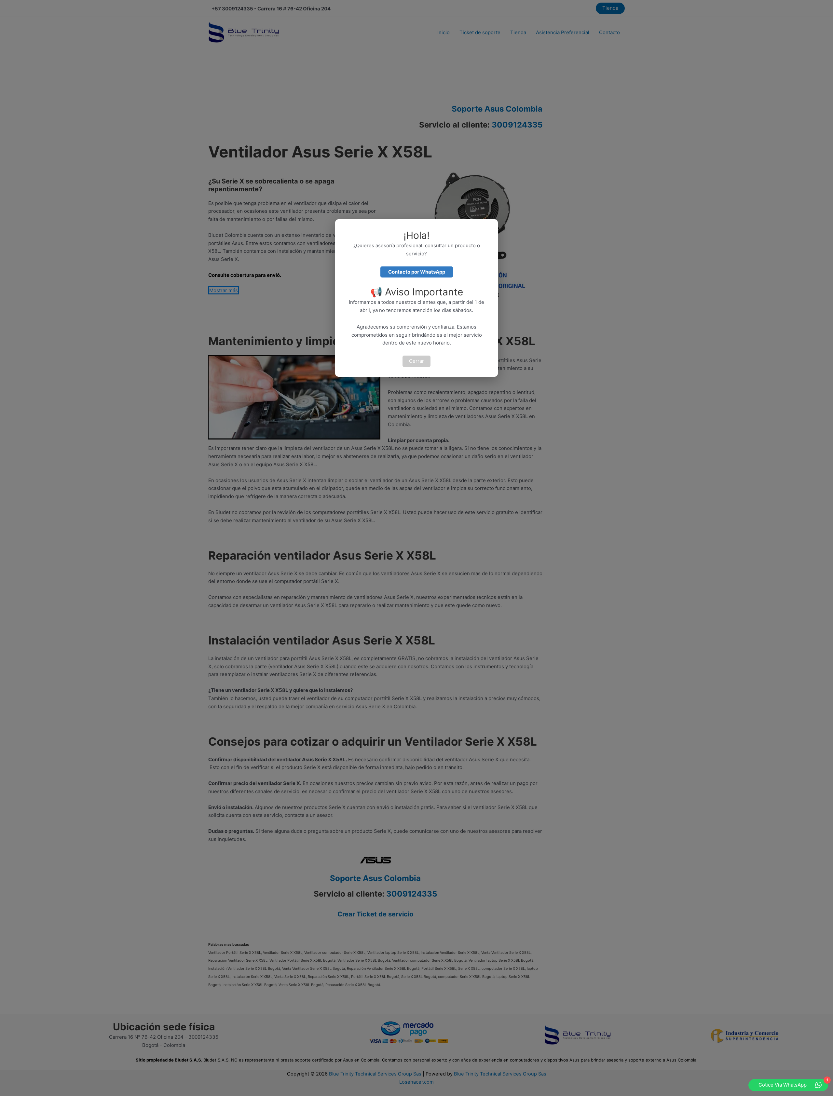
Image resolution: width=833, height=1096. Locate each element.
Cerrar (416, 361)
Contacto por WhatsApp (416, 272)
